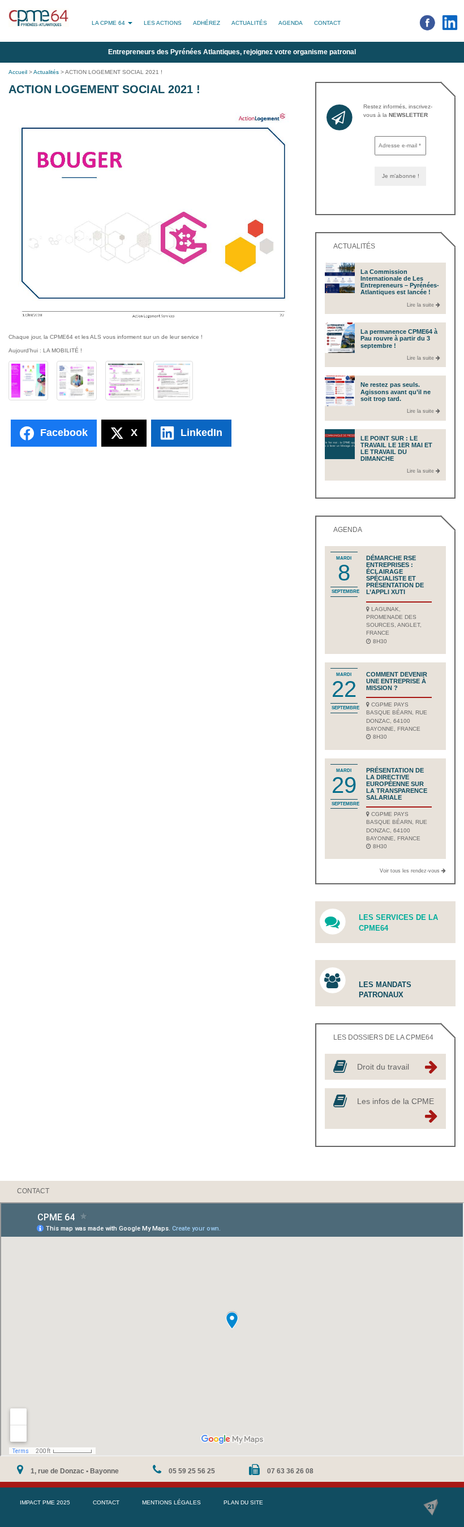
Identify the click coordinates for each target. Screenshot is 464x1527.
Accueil (17, 72)
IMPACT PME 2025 (45, 1502)
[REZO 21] (431, 1507)
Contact (327, 23)
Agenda (290, 23)
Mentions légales (171, 1502)
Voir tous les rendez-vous (410, 871)
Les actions (163, 23)
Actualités (249, 23)
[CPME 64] (38, 17)
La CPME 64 (109, 23)
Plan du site (243, 1502)
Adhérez (206, 23)
